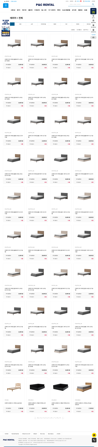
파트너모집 (42, 433)
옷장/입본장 (89, 24)
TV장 (66, 24)
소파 (32, 24)
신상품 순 (73, 29)
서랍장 (54, 24)
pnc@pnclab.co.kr (62, 440)
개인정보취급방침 (15, 433)
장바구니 (78, 1)
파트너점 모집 (93, 27)
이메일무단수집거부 (26, 433)
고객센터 (93, 1)
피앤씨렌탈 (45, 4)
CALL (94, 440)
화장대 (77, 24)
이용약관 (6, 433)
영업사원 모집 (93, 31)
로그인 (67, 1)
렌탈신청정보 (87, 1)
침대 (20, 24)
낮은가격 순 (85, 29)
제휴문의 (35, 433)
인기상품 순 (79, 29)
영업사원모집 (50, 433)
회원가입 (71, 1)
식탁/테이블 (43, 24)
